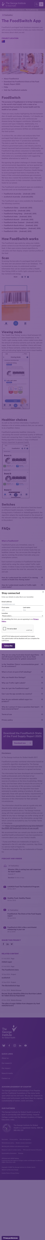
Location (5, 613)
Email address (7, 602)
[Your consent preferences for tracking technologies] (10, 1238)
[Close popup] (43, 592)
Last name (26, 607)
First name (5, 607)
